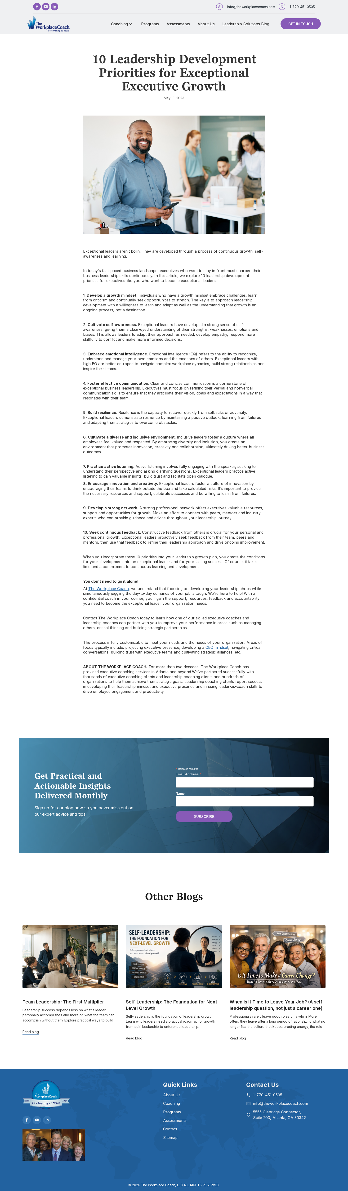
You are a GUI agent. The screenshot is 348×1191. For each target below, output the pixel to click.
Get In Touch (300, 24)
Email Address (188, 774)
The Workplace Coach (108, 588)
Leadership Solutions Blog (245, 24)
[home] (48, 24)
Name (180, 793)
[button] (122, 24)
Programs (150, 24)
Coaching (119, 24)
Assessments (178, 24)
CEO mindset (216, 647)
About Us (206, 24)
